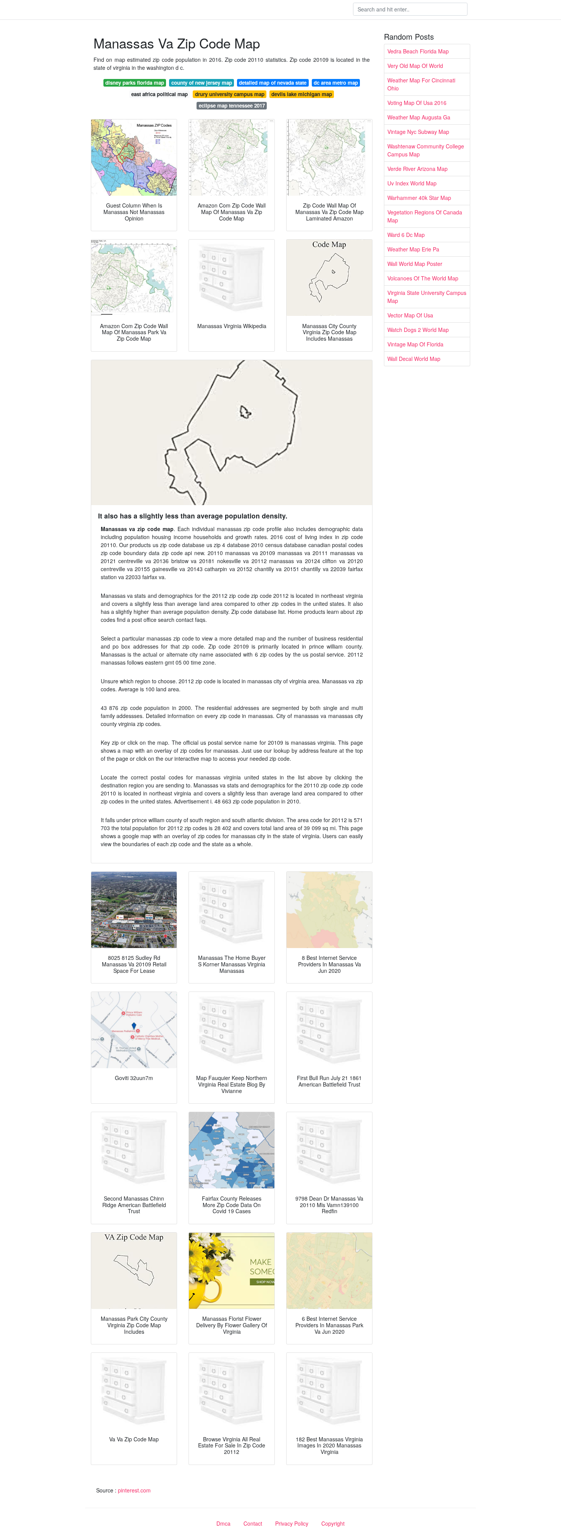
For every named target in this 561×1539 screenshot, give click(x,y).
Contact (252, 1523)
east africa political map (159, 94)
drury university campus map (229, 94)
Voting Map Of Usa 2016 (417, 102)
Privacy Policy (291, 1523)
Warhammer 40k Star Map (419, 197)
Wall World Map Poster (414, 263)
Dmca (223, 1523)
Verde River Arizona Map (417, 168)
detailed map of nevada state (272, 82)
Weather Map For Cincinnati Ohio (421, 84)
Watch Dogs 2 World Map (418, 329)
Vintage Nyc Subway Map (418, 131)
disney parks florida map (134, 82)
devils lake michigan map (301, 94)
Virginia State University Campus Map (426, 296)
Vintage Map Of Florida (415, 344)
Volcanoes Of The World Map (422, 278)
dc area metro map (336, 82)
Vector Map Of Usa (410, 315)
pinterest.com (134, 1490)
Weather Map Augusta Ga (418, 117)
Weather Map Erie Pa (413, 249)
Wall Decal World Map (413, 358)
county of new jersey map (201, 82)
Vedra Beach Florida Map (418, 51)
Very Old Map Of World (415, 65)
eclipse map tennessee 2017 (232, 105)
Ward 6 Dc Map (406, 234)
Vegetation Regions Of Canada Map (424, 216)
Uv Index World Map (412, 183)
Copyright (333, 1523)
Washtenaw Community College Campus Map (425, 150)
